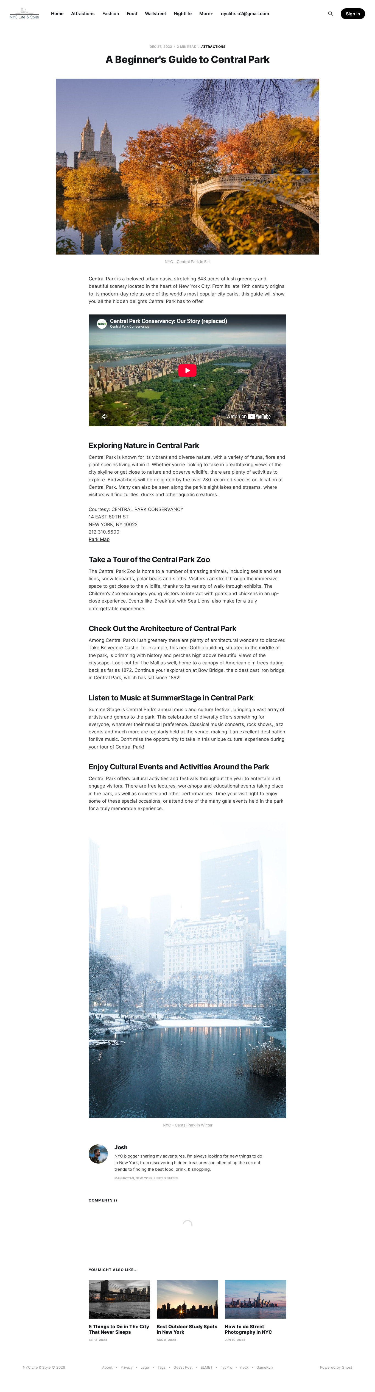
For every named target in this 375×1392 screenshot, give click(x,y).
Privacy (127, 1367)
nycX (244, 1367)
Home (57, 13)
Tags (162, 1367)
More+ (206, 13)
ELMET (206, 1367)
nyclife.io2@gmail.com (245, 13)
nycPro (226, 1367)
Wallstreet (155, 13)
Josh (121, 1147)
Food (132, 13)
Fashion (110, 13)
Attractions (83, 13)
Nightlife (183, 13)
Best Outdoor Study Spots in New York (187, 1329)
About (107, 1367)
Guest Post (183, 1367)
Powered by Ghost (336, 1367)
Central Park (102, 278)
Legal (145, 1367)
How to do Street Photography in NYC (248, 1329)
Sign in (353, 13)
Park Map (99, 539)
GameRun (264, 1367)
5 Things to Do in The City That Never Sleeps (119, 1329)
